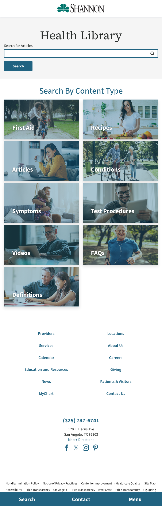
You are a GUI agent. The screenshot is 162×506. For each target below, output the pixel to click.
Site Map (149, 483)
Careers (115, 358)
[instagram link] (86, 448)
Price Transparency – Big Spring (135, 490)
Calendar (46, 358)
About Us (115, 346)
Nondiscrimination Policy (22, 483)
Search (18, 66)
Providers (46, 334)
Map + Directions (81, 439)
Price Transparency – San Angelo (46, 490)
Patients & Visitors (115, 382)
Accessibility (14, 490)
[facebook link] (66, 448)
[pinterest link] (95, 448)
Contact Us (115, 394)
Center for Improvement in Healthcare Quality (110, 483)
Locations (115, 334)
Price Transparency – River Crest (91, 490)
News (46, 382)
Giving (115, 369)
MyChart (46, 394)
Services (46, 346)
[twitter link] (76, 448)
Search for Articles (18, 46)
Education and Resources (46, 369)
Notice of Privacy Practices (60, 483)
